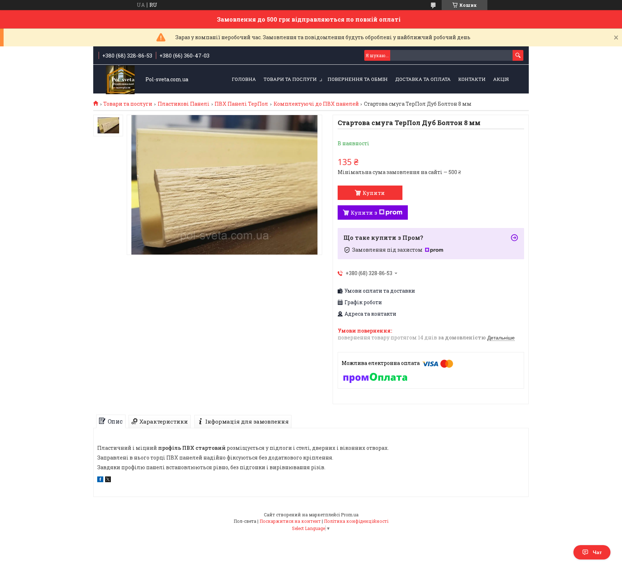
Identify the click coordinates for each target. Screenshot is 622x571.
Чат (597, 552)
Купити (373, 192)
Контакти (472, 79)
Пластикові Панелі (183, 104)
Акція (501, 79)
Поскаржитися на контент (290, 521)
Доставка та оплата (423, 79)
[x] (108, 480)
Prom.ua (350, 514)
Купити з (364, 212)
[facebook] (100, 480)
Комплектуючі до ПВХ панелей (316, 104)
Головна (244, 79)
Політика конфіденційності (356, 521)
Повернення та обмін (358, 79)
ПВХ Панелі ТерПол (241, 104)
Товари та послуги (290, 79)
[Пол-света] (120, 79)
